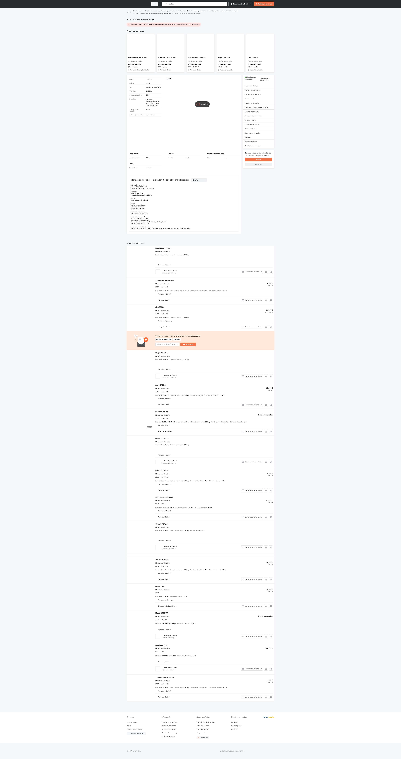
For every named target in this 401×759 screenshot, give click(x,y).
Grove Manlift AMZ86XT (197, 57)
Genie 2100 (159, 586)
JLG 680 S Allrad (161, 560)
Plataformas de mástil (252, 99)
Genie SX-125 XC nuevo (167, 57)
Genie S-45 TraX (161, 524)
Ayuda (129, 726)
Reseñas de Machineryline (170, 733)
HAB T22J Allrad (161, 471)
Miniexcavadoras (250, 120)
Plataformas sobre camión (253, 94)
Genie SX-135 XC (162, 438)
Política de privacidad (169, 726)
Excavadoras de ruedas (252, 133)
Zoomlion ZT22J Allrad (164, 497)
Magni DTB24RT (224, 57)
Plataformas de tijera (251, 86)
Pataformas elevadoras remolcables (256, 107)
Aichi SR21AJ (160, 385)
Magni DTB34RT (161, 353)
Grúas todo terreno (251, 129)
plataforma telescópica (153, 87)
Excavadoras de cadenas (253, 116)
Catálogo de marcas (168, 736)
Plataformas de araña (252, 103)
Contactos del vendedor (135, 729)
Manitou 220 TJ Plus (163, 248)
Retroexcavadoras (251, 141)
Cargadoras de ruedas (252, 124)
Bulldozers (248, 137)
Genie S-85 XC (253, 57)
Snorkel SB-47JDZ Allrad (165, 677)
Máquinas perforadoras (252, 146)
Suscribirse (189, 344)
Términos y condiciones (169, 722)
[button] (266, 272)
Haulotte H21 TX (161, 412)
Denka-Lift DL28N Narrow (137, 57)
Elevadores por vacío (252, 111)
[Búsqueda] (164, 4)
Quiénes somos (132, 722)
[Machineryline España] (138, 4)
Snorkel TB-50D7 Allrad (164, 280)
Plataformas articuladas (252, 90)
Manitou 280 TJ (161, 645)
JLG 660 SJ (159, 307)
